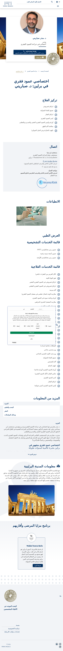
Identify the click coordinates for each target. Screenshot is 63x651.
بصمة (18, 625)
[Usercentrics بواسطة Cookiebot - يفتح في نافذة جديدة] (16, 342)
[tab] (31, 403)
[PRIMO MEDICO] (8, 4)
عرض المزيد (33, 454)
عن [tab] (24, 309)
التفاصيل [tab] (32, 309)
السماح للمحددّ (31, 335)
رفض (32, 338)
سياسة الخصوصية (14, 628)
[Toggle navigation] (58, 6)
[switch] (33, 326)
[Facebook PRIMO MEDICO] (60, 644)
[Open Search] (52, 2)
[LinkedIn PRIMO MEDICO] (56, 644)
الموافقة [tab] (40, 309)
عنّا (60, 596)
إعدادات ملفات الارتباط (12, 632)
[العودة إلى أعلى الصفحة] (59, 647)
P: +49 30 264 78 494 (50, 161)
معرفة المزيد (37, 565)
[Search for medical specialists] (57, 325)
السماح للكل (31, 332)
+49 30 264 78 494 (29, 52)
